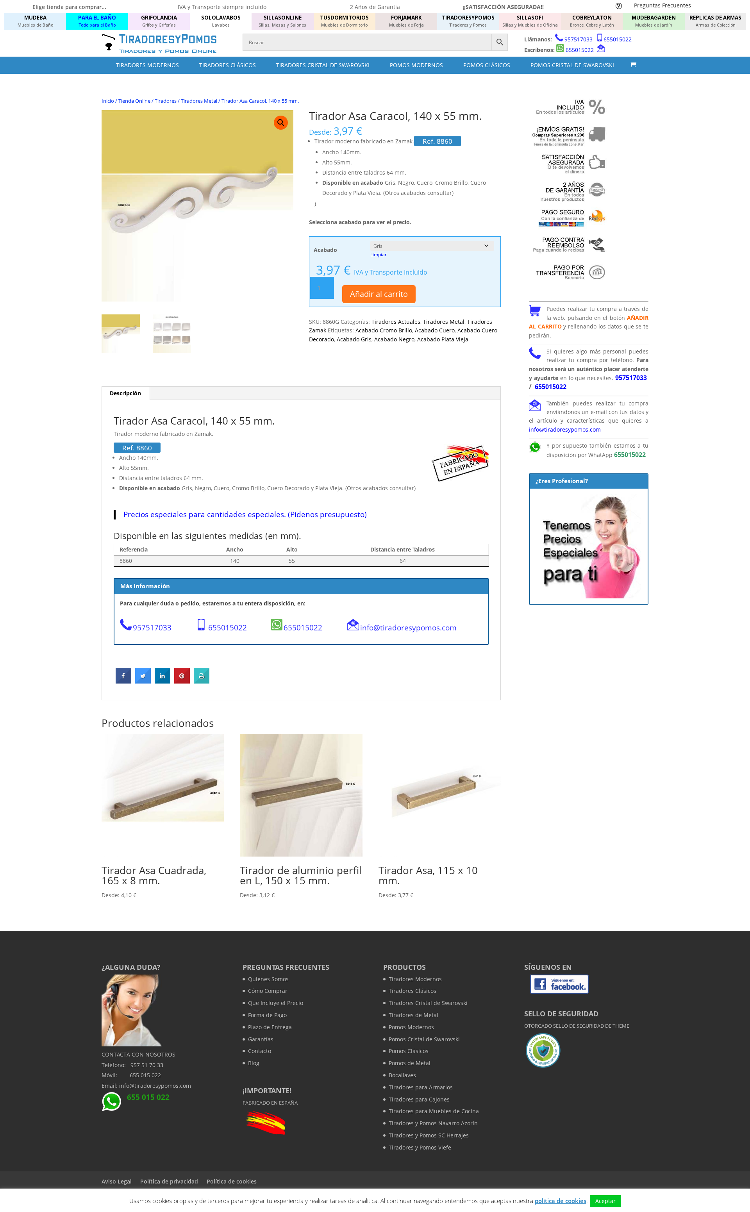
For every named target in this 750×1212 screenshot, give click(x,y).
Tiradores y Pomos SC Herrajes (429, 1135)
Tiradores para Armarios (421, 1087)
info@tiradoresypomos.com (408, 627)
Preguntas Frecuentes (662, 5)
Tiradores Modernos (147, 65)
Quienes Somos (268, 979)
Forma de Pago (267, 1015)
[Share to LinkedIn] (162, 681)
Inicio (108, 100)
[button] (281, 123)
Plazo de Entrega (270, 1027)
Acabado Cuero (435, 330)
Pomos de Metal (409, 1063)
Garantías (260, 1039)
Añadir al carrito (379, 294)
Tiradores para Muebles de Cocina (434, 1111)
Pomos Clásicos (486, 65)
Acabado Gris (354, 339)
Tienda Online (134, 100)
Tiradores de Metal (413, 1015)
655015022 (618, 39)
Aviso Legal (117, 1181)
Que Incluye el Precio (275, 1003)
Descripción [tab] (125, 393)
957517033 (578, 39)
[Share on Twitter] (143, 681)
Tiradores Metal (199, 100)
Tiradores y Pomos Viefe (420, 1147)
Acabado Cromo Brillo (383, 330)
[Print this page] (201, 681)
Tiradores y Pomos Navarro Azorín (433, 1123)
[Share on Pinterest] (182, 681)
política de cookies (560, 1201)
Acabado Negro (394, 339)
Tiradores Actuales (395, 321)
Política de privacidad (169, 1181)
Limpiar (378, 254)
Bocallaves (402, 1075)
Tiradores (166, 100)
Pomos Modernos (416, 65)
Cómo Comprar (268, 990)
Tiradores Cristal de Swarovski (323, 65)
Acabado (325, 249)
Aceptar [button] (605, 1201)
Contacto (259, 1051)
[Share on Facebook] (123, 681)
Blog (253, 1063)
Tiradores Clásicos (227, 65)
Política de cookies (232, 1181)
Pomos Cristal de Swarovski (572, 65)
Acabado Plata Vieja (442, 339)
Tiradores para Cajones (419, 1099)
